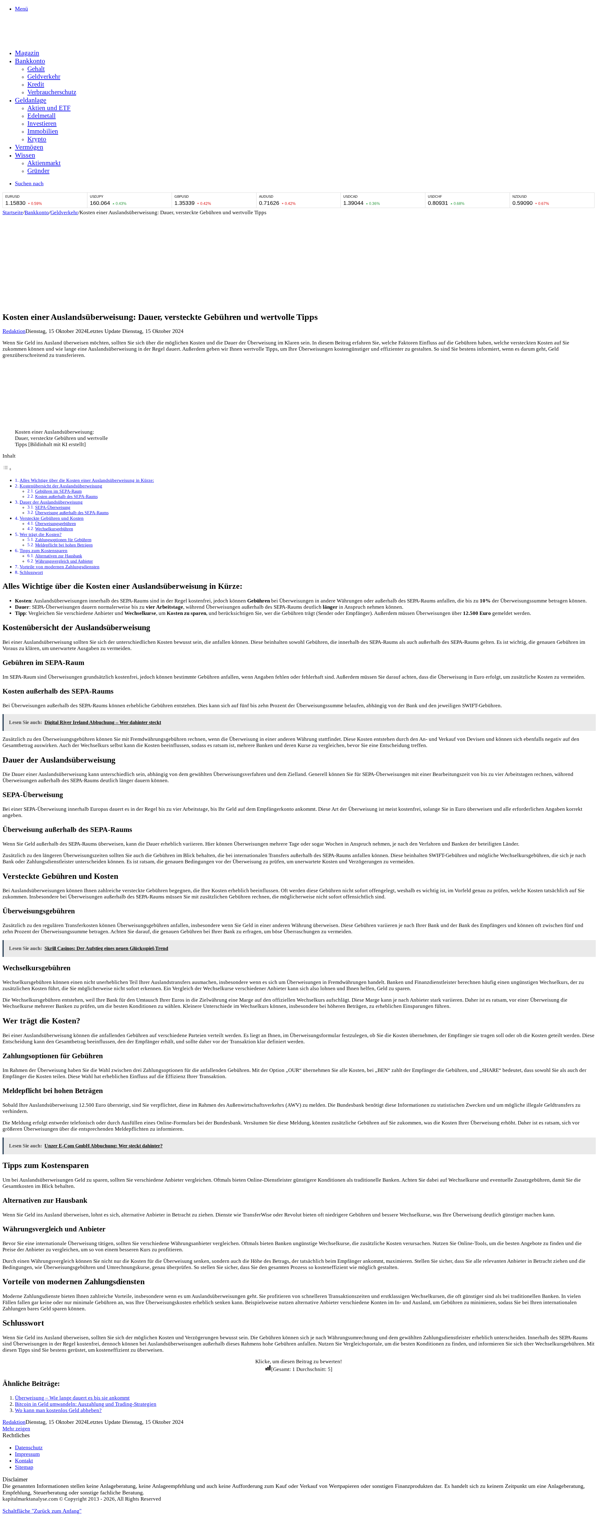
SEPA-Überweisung (52, 507)
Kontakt (24, 1460)
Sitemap (24, 1467)
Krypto (36, 139)
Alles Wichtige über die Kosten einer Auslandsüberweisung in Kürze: (87, 480)
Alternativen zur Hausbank (58, 556)
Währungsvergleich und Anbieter (64, 561)
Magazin (27, 53)
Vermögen (29, 147)
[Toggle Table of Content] (7, 469)
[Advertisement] (298, 262)
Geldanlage (30, 100)
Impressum (27, 1454)
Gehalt (36, 68)
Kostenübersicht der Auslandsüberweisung (61, 485)
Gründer (38, 170)
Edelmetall (41, 115)
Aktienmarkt (44, 163)
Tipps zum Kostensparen (43, 550)
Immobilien (42, 131)
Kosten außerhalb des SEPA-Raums (66, 496)
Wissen (25, 155)
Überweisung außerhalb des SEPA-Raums (72, 512)
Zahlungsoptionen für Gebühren (63, 540)
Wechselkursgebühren (54, 529)
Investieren (42, 123)
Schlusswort (31, 572)
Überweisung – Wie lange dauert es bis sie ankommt (72, 1398)
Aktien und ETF (49, 108)
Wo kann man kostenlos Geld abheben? (58, 1410)
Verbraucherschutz (51, 92)
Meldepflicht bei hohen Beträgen (64, 545)
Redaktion (13, 331)
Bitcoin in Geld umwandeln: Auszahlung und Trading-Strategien (85, 1404)
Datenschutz (29, 1447)
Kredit (35, 84)
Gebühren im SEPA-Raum (58, 491)
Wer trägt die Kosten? (41, 534)
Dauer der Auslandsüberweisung (51, 502)
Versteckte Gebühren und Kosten (52, 518)
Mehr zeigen (16, 1429)
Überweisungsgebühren (55, 523)
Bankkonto (30, 61)
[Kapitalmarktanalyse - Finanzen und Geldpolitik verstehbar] (49, 40)
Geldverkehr (43, 76)
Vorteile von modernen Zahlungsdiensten (60, 566)
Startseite (12, 212)
